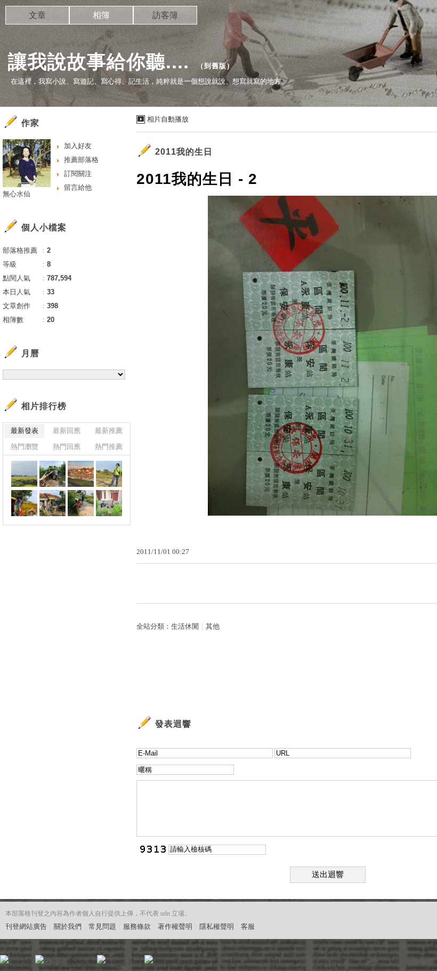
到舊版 (215, 66)
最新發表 (24, 431)
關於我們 (68, 926)
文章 (37, 15)
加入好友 (78, 146)
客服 (248, 926)
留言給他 (78, 187)
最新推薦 (109, 431)
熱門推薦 (109, 447)
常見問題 (102, 926)
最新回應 (66, 431)
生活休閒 (185, 626)
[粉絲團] (4, 959)
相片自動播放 (168, 119)
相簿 (101, 15)
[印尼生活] (24, 474)
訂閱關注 (78, 174)
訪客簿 (165, 15)
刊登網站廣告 (26, 926)
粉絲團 (21, 963)
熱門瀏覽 (24, 447)
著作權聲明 (175, 926)
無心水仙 (16, 194)
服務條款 (137, 926)
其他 (213, 626)
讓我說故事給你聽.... (98, 62)
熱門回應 (66, 447)
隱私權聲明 (216, 926)
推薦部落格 (81, 160)
